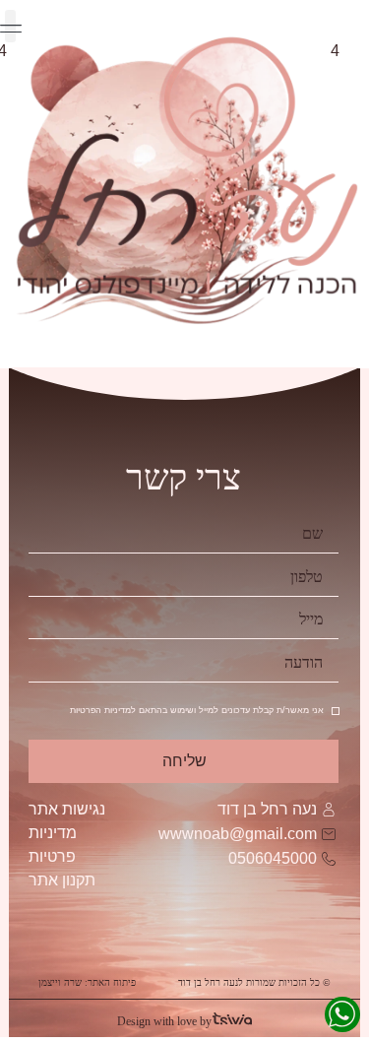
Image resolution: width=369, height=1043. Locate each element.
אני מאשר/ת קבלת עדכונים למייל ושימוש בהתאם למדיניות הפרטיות (197, 710)
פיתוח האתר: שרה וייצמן (87, 982)
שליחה (185, 760)
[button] (10, 26)
